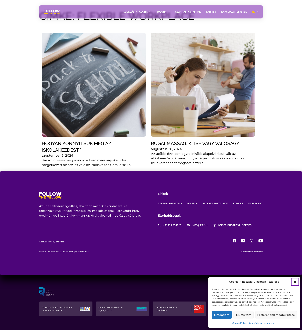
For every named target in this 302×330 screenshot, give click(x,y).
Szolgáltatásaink (135, 11)
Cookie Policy (239, 323)
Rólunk (161, 11)
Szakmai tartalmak (188, 11)
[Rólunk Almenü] (169, 11)
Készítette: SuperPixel (252, 251)
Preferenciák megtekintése (276, 315)
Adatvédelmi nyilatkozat (262, 323)
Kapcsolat (255, 203)
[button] (295, 282)
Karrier (211, 11)
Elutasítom (243, 315)
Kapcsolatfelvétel (234, 11)
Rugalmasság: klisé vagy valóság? (195, 143)
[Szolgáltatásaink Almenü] (150, 11)
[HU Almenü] (258, 11)
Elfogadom (221, 315)
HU (254, 11)
